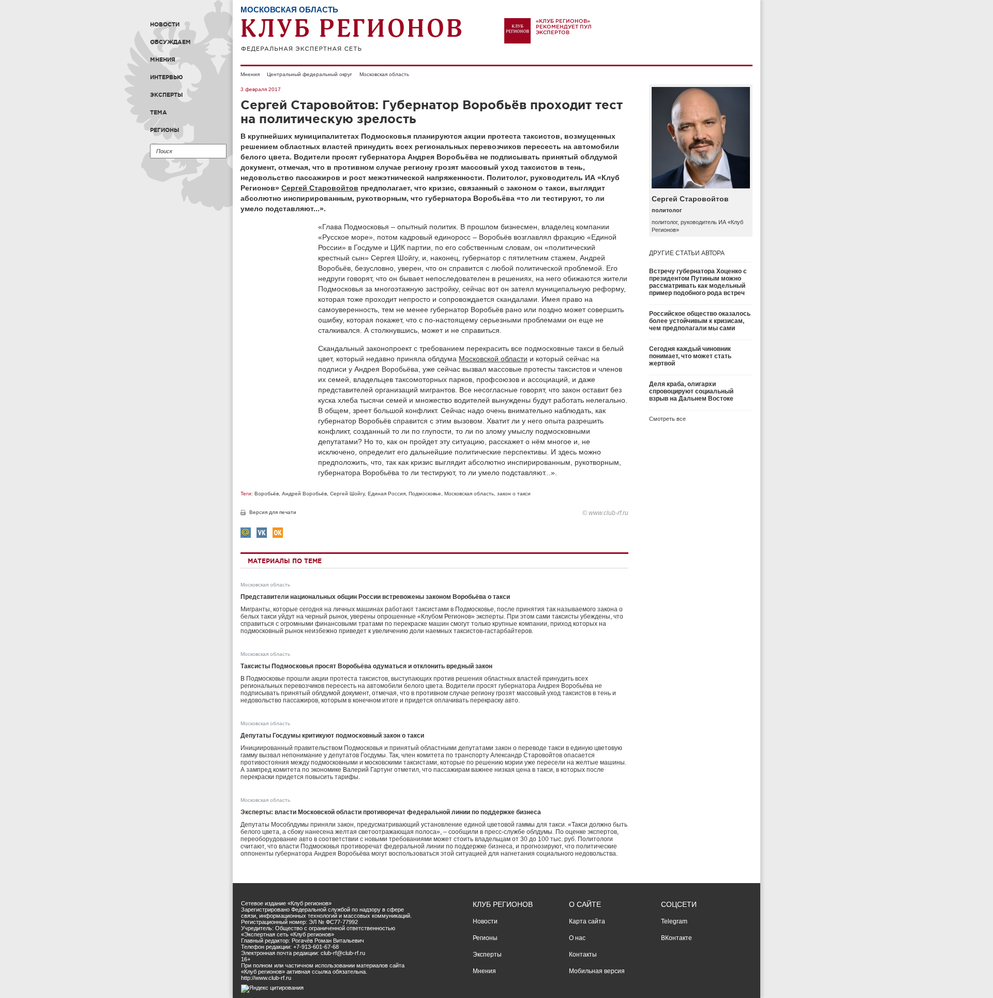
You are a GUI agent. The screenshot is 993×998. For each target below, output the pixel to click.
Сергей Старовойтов (319, 188)
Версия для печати (272, 512)
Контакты (583, 954)
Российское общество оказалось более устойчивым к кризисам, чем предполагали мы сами (699, 321)
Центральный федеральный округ (309, 74)
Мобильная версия (597, 971)
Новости (164, 24)
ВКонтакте (676, 938)
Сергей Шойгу (347, 493)
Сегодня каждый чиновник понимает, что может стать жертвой (690, 356)
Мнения (162, 59)
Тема (158, 112)
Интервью (166, 77)
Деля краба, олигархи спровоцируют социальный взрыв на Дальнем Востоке (691, 391)
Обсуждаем (170, 42)
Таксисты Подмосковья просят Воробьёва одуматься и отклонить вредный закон (366, 666)
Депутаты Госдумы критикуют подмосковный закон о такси (332, 735)
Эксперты (166, 95)
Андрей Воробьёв (304, 493)
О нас (577, 938)
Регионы (164, 130)
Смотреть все (667, 419)
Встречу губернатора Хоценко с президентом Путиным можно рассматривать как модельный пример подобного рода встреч (698, 282)
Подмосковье (425, 493)
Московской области (493, 359)
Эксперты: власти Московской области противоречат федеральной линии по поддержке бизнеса (390, 812)
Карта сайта (587, 921)
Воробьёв (266, 493)
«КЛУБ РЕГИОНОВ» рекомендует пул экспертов (564, 26)
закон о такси (514, 493)
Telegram (674, 921)
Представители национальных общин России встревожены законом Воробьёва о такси (375, 596)
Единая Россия (386, 493)
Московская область (384, 74)
